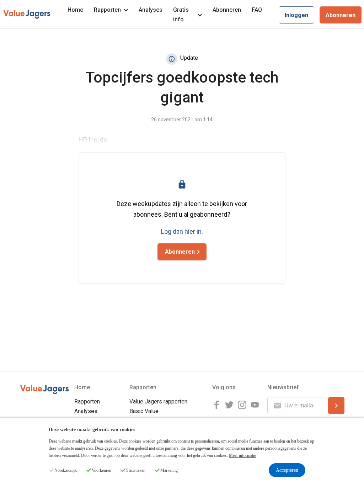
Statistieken (135, 470)
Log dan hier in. (182, 231)
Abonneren (227, 9)
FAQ (257, 9)
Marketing (169, 470)
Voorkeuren (101, 470)
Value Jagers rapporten (158, 401)
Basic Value (144, 411)
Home (75, 9)
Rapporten (107, 9)
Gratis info (181, 14)
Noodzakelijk (65, 470)
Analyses (150, 9)
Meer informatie (242, 455)
